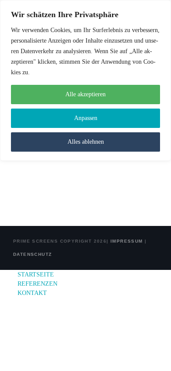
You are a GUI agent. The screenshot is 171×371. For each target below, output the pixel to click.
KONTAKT (32, 293)
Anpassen (85, 118)
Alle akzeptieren (85, 94)
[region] (85, 80)
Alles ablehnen (86, 141)
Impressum (126, 241)
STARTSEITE (36, 274)
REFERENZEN (37, 283)
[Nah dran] (162, 7)
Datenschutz (32, 254)
